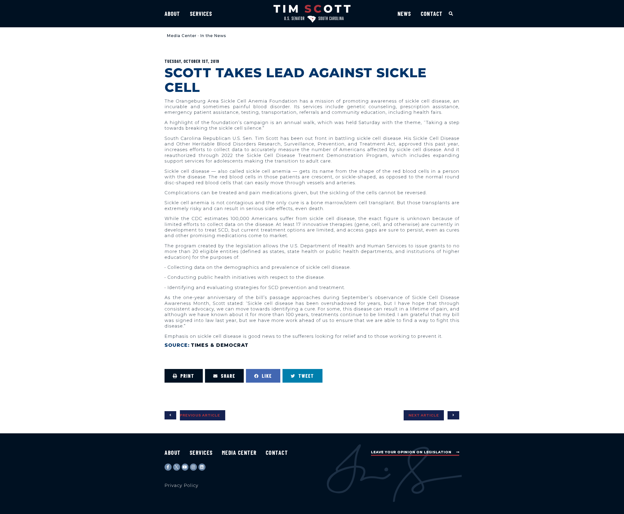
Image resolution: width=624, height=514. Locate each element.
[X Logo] (176, 467)
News (404, 13)
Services (201, 13)
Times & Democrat (220, 345)
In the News (213, 35)
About (172, 13)
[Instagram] (193, 467)
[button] (451, 13)
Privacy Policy (181, 485)
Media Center (181, 35)
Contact (431, 13)
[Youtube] (185, 467)
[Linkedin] (201, 467)
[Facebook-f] (168, 467)
